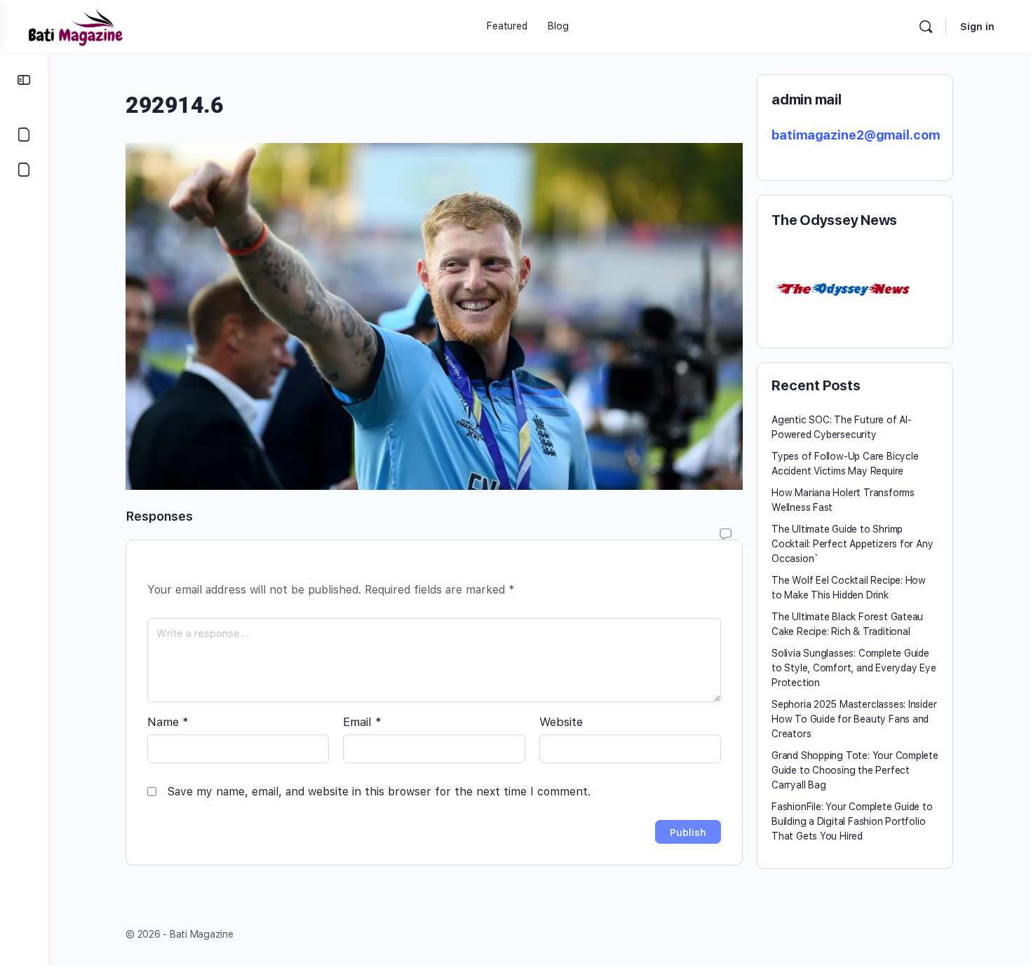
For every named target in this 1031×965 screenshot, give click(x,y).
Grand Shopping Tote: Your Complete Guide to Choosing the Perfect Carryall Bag (854, 770)
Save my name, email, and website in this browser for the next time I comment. (379, 791)
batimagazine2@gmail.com (855, 135)
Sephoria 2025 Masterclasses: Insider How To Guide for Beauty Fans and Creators (853, 719)
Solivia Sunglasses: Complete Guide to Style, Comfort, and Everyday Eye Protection (853, 668)
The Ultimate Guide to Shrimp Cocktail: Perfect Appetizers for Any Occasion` (852, 543)
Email (362, 722)
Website (561, 722)
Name (168, 722)
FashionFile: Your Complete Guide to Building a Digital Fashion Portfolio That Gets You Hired (852, 821)
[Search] (926, 26)
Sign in (977, 26)
